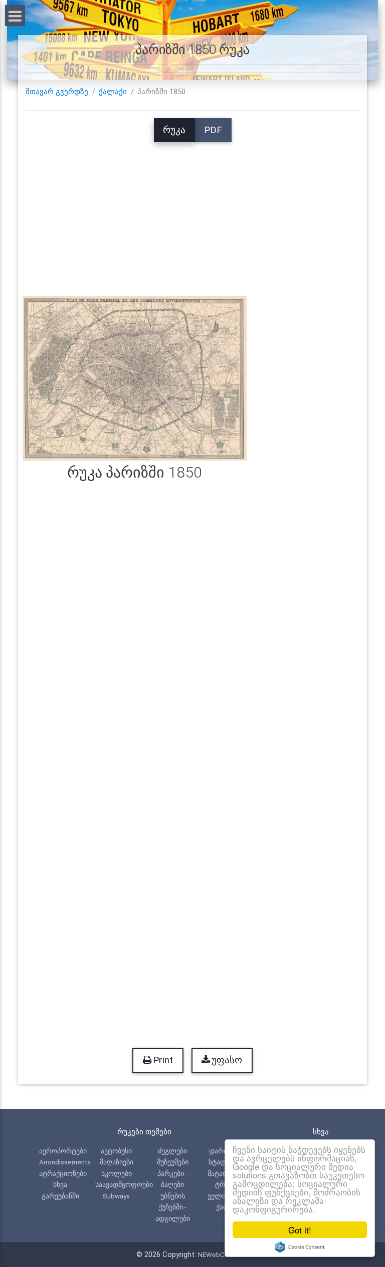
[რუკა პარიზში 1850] (135, 377)
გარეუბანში (60, 1196)
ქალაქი (113, 91)
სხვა (60, 1184)
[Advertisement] (192, 212)
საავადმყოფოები (124, 1184)
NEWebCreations (223, 1254)
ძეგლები (172, 1151)
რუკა (174, 130)
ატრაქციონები (63, 1173)
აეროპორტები (63, 1151)
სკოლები (116, 1173)
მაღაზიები (116, 1162)
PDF (213, 130)
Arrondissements (65, 1162)
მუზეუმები (172, 1162)
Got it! (299, 1229)
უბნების (172, 1196)
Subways (116, 1196)
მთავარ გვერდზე (57, 91)
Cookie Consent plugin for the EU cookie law (300, 1246)
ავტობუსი (116, 1151)
